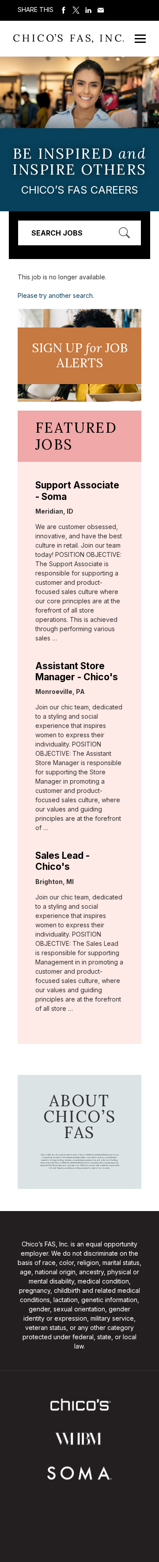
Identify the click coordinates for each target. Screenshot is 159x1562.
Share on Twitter (76, 10)
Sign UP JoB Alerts (80, 355)
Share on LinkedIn (88, 10)
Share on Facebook (64, 10)
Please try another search (55, 295)
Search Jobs (57, 233)
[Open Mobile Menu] (140, 38)
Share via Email (101, 10)
